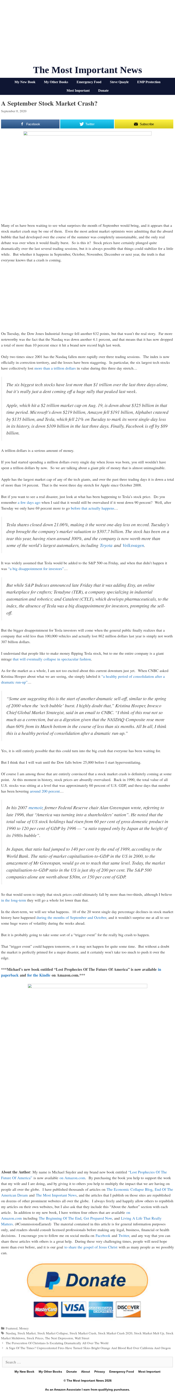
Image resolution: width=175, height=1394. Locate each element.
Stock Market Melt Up (149, 1333)
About (85, 1371)
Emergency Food (89, 82)
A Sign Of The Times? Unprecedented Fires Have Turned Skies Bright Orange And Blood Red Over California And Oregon (88, 1348)
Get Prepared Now (98, 1218)
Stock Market (27, 1333)
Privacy (99, 1371)
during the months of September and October (71, 917)
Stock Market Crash (83, 1333)
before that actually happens (92, 508)
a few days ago (29, 502)
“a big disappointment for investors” (36, 568)
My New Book (25, 82)
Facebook (103, 1235)
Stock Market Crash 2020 (115, 1333)
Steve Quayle (119, 82)
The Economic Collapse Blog (129, 1189)
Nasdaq (11, 1333)
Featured (12, 1328)
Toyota (106, 545)
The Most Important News (87, 70)
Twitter (123, 1235)
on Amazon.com (72, 1177)
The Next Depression (59, 1338)
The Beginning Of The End (60, 1218)
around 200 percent (45, 791)
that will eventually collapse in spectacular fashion (52, 659)
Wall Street (82, 1338)
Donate (103, 90)
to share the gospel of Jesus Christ (90, 1247)
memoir (35, 807)
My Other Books (56, 82)
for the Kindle (38, 975)
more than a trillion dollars (55, 368)
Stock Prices (35, 1338)
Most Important (78, 90)
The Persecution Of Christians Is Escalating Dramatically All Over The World (57, 1343)
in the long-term (13, 900)
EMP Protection (148, 82)
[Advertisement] (87, 34)
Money (24, 1328)
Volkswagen (133, 545)
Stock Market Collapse (52, 1333)
